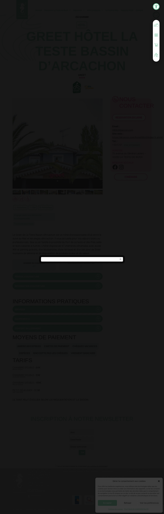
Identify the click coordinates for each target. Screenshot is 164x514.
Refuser (127, 503)
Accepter (107, 503)
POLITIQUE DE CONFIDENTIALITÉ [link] (136, 509)
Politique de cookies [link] (115, 509)
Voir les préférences (149, 503)
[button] (159, 481)
